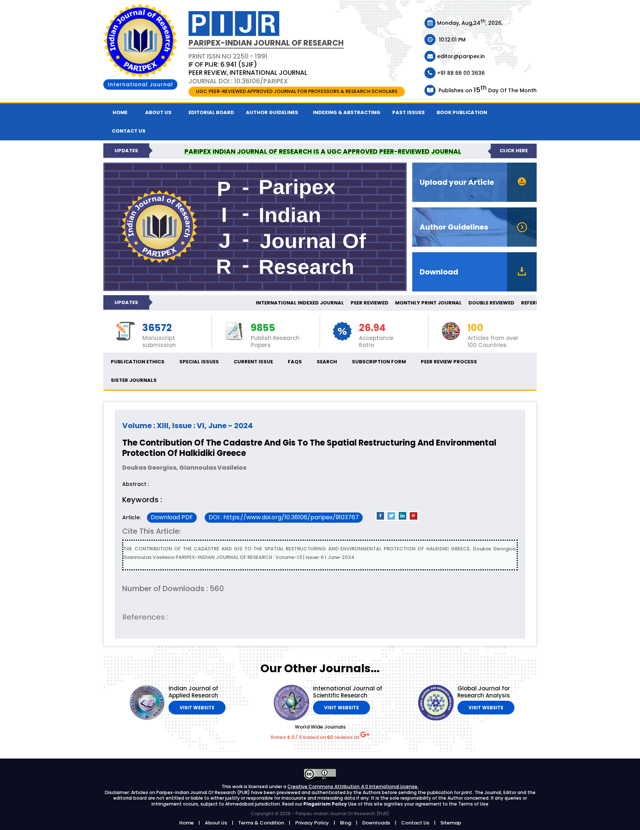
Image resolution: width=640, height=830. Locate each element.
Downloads (376, 822)
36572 (157, 328)
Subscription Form (379, 361)
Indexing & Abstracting (346, 112)
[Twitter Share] (391, 519)
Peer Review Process (449, 361)
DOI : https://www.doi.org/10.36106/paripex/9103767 (284, 517)
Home (120, 112)
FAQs (295, 361)
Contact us (129, 130)
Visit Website (197, 707)
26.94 (372, 328)
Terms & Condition (261, 822)
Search (327, 361)
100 (475, 328)
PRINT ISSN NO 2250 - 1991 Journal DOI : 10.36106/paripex (248, 68)
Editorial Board (211, 112)
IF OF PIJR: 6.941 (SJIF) (223, 64)
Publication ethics (137, 361)
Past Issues (408, 112)
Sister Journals (134, 380)
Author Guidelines (272, 112)
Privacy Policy (312, 822)
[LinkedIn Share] (402, 519)
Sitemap (450, 822)
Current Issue (253, 361)
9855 (263, 328)
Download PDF (172, 517)
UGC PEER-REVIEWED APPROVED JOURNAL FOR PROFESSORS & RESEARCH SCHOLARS (296, 91)
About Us (158, 112)
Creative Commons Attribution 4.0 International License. (353, 786)
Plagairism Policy (325, 804)
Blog (345, 822)
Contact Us (415, 822)
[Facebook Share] (381, 519)
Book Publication (462, 112)
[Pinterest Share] (414, 519)
